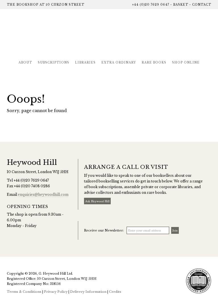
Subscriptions (53, 62)
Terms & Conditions (24, 292)
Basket (180, 5)
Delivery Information (88, 292)
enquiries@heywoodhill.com (43, 194)
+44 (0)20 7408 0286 (32, 186)
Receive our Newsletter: (104, 230)
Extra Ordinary (118, 62)
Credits (115, 292)
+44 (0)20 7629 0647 (150, 5)
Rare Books (154, 62)
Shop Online (186, 62)
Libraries (85, 62)
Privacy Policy (56, 292)
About (25, 62)
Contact (201, 5)
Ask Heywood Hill (97, 201)
